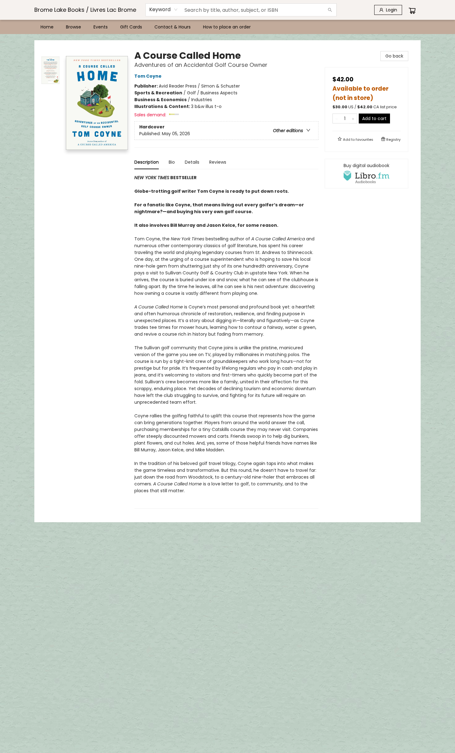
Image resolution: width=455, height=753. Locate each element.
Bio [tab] (172, 162)
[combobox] (163, 9)
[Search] (330, 10)
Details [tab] (192, 162)
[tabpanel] (226, 341)
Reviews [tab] (217, 162)
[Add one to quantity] (353, 118)
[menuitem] (47, 27)
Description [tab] (146, 162)
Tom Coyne (148, 76)
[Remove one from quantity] (336, 118)
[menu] (227, 27)
